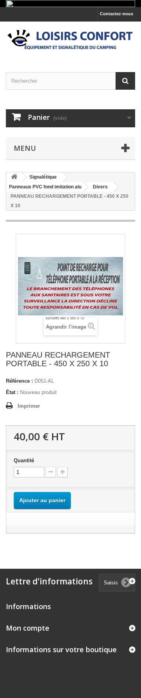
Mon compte (27, 628)
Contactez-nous (116, 13)
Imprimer (29, 406)
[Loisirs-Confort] (70, 39)
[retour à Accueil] (14, 177)
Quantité (24, 460)
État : (12, 392)
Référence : (19, 381)
